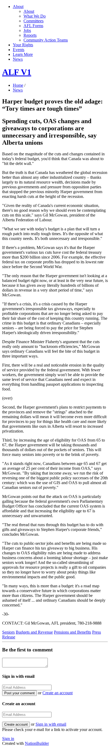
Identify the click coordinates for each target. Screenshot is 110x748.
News (18, 59)
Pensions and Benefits (72, 632)
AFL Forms (33, 25)
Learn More (23, 54)
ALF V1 (16, 72)
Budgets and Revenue (34, 632)
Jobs (27, 30)
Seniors (8, 632)
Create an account (57, 693)
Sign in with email (51, 724)
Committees (33, 21)
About (18, 6)
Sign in (8, 738)
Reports (30, 35)
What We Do (34, 16)
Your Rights (23, 45)
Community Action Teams (45, 40)
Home (18, 85)
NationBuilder (37, 743)
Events (18, 49)
